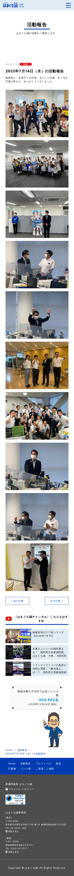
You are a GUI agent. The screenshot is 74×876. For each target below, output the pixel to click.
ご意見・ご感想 (45, 768)
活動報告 (22, 750)
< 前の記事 (17, 600)
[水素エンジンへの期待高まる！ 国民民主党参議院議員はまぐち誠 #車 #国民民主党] (18, 652)
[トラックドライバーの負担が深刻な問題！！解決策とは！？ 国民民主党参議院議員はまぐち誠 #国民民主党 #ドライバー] (18, 669)
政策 (58, 763)
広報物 (12, 768)
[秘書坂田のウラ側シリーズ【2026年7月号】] (18, 636)
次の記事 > (56, 600)
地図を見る (13, 831)
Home (9, 750)
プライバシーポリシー (21, 789)
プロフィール (43, 763)
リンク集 (26, 768)
